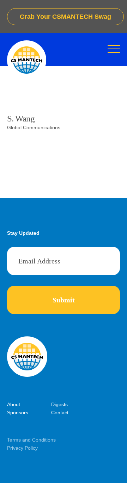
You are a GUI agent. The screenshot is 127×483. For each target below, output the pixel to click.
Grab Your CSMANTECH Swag (65, 16)
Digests (59, 404)
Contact (59, 412)
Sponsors (17, 412)
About (13, 404)
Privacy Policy (22, 448)
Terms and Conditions (31, 440)
